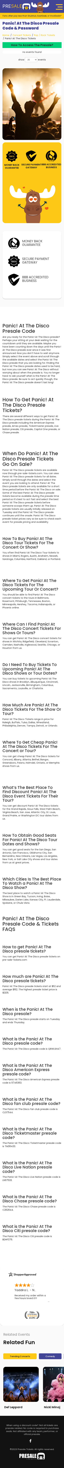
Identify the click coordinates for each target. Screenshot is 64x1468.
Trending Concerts (20, 1356)
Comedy (50, 1356)
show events (32, 59)
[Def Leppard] (21, 1384)
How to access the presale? (32, 45)
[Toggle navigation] (59, 7)
